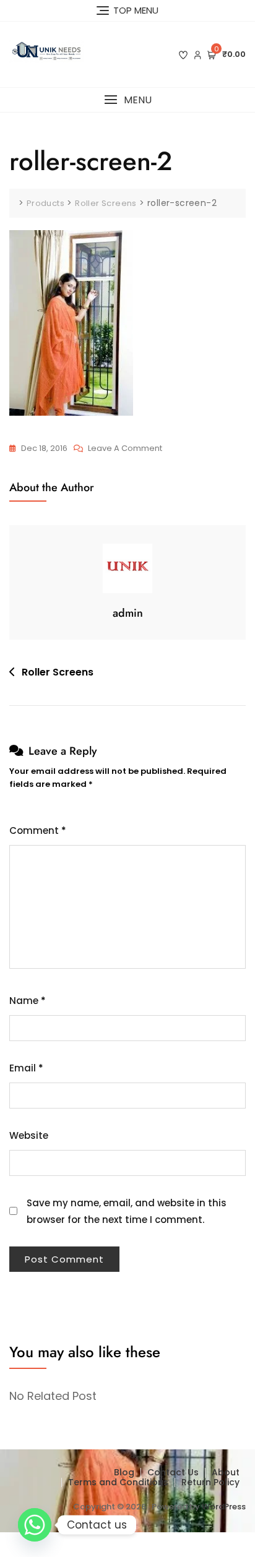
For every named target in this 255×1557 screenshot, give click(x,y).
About (226, 1472)
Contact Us (173, 1472)
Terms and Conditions (118, 1482)
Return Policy (210, 1482)
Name (27, 1000)
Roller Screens (57, 672)
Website (28, 1135)
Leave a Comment (125, 449)
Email (26, 1068)
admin (128, 613)
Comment (37, 830)
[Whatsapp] (34, 1525)
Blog (124, 1472)
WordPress (224, 1506)
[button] (127, 100)
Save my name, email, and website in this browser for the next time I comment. (127, 1211)
